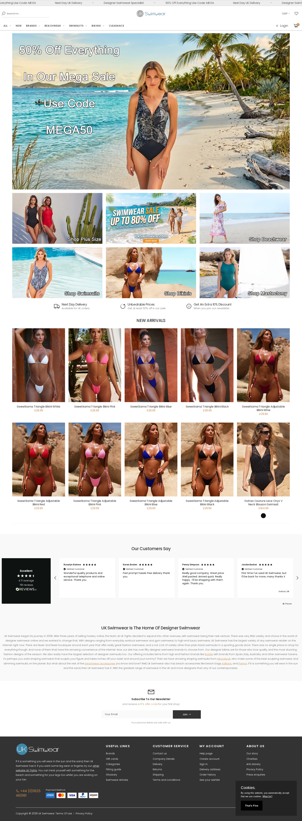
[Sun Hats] (245, 272)
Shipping (158, 774)
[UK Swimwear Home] (151, 14)
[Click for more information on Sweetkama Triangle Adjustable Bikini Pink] (95, 459)
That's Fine (251, 805)
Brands (31, 25)
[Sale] (151, 218)
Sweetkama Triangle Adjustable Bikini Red (38, 502)
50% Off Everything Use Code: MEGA (139, 3)
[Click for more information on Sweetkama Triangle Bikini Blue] (151, 365)
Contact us (160, 753)
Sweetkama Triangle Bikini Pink (94, 407)
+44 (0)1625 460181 (28, 793)
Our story (252, 753)
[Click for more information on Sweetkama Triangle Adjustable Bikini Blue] (151, 459)
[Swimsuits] (57, 272)
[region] (176, 578)
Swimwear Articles (117, 780)
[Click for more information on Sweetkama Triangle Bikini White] (38, 365)
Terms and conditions (166, 780)
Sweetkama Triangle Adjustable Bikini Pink (94, 502)
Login (284, 25)
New (18, 25)
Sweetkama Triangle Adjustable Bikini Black (207, 502)
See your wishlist (210, 780)
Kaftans (227, 663)
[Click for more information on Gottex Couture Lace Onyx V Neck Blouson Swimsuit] (263, 459)
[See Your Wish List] (297, 14)
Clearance (116, 25)
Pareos (242, 663)
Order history (208, 774)
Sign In (204, 764)
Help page (206, 753)
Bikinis (96, 25)
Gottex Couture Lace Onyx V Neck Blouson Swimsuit (263, 502)
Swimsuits (76, 25)
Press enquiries (255, 774)
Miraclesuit (224, 659)
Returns (157, 769)
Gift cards (112, 759)
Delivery (157, 764)
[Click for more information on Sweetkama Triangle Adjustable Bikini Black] (207, 459)
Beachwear (53, 25)
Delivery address (210, 769)
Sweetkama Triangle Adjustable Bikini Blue (151, 502)
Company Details (164, 759)
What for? (267, 796)
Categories (113, 764)
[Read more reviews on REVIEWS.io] (26, 590)
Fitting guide (113, 769)
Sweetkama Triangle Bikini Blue (151, 407)
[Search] (2, 13)
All (5, 25)
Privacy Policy (254, 769)
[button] (55, 578)
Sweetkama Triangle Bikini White (38, 407)
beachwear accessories (100, 663)
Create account (210, 759)
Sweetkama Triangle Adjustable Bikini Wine (263, 408)
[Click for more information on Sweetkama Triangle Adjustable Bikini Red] (38, 459)
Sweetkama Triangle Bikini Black (207, 407)
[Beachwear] (245, 218)
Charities (251, 759)
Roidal (209, 654)
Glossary (111, 774)
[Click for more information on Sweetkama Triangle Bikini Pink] (95, 365)
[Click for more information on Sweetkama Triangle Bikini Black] (207, 365)
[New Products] (57, 218)
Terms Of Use (64, 813)
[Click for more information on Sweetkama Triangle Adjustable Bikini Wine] (263, 365)
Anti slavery (253, 764)
